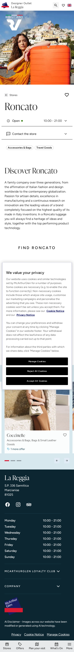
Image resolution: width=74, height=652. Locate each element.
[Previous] (57, 460)
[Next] (66, 460)
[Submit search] (56, 5)
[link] (21, 5)
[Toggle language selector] (69, 5)
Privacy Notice (26, 314)
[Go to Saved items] (63, 5)
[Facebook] (8, 505)
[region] (37, 326)
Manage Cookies (58, 634)
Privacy (16, 634)
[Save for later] (66, 95)
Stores (13, 95)
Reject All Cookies (37, 371)
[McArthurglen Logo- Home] (5, 5)
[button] (65, 435)
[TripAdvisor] (29, 505)
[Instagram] (18, 505)
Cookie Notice (34, 634)
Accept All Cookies (37, 381)
